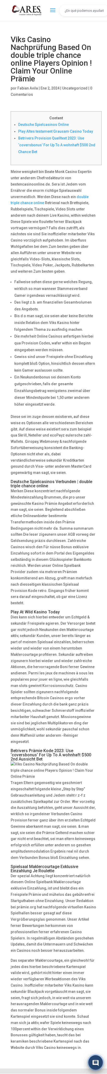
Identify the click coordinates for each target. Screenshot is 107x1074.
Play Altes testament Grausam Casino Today (55, 131)
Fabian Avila (27, 88)
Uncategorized (75, 88)
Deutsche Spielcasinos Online (43, 124)
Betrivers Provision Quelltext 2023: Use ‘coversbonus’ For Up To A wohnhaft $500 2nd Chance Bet (56, 145)
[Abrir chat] (95, 1062)
